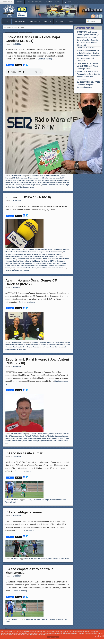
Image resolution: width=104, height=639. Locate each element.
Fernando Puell (10, 259)
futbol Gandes (64, 259)
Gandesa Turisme (19, 261)
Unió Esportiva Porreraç (20, 270)
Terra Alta (15, 187)
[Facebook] (97, 16)
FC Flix (34, 436)
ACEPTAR (53, 637)
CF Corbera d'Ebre (38, 254)
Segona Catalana (11, 349)
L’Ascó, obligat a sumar (23, 512)
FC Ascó (42, 256)
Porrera (54, 438)
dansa (52, 178)
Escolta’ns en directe (34, 2)
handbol (65, 436)
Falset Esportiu (33, 256)
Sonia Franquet (58, 441)
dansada (58, 178)
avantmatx (35, 342)
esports (20, 345)
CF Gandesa (50, 254)
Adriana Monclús (41, 250)
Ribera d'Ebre (42, 268)
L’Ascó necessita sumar (23, 453)
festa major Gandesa (33, 180)
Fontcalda (45, 180)
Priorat (7, 268)
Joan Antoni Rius (11, 438)
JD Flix (32, 263)
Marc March (57, 263)
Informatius (19, 21)
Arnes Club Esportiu (55, 250)
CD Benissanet (56, 252)
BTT (13, 178)
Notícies (15, 500)
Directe (47, 21)
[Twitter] (100, 16)
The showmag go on (26, 187)
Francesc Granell (39, 345)
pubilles (38, 185)
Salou (25, 441)
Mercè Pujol (57, 182)
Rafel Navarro (17, 441)
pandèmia (26, 185)
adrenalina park (37, 176)
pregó (33, 185)
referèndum (15, 268)
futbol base (38, 259)
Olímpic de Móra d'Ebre (29, 266)
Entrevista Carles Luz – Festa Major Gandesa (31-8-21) (32, 39)
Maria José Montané (45, 182)
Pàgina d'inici (7, 2)
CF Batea (27, 254)
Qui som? (68, 2)
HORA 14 (53, 261)
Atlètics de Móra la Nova (58, 434)
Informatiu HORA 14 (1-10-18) (28, 197)
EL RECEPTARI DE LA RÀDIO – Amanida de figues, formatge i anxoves (88, 84)
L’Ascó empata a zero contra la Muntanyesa (29, 571)
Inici (7, 21)
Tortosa (8, 270)
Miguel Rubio (46, 438)
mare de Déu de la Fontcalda (27, 182)
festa (14, 180)
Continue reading (46, 59)
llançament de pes (34, 438)
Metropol (66, 182)
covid (42, 178)
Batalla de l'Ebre (22, 252)
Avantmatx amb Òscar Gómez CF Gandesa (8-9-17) (31, 282)
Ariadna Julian (37, 434)
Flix (48, 436)
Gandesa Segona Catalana (29, 347)
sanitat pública (53, 185)
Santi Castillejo (33, 441)
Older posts (8, 629)
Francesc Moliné (23, 259)
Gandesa (53, 180)
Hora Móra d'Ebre (18, 176)
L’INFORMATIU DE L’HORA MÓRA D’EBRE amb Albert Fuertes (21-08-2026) (87, 66)
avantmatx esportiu (47, 342)
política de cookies (19, 635)
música (8, 185)
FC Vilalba (59, 256)
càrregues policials (44, 252)
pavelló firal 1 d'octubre (57, 266)
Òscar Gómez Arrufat (58, 347)
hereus (8, 182)
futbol (32, 259)
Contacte (19, 2)
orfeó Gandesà (17, 185)
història (46, 261)
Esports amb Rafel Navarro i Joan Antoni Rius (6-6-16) (37, 361)
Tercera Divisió (53, 268)
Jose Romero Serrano (44, 263)
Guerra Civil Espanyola (34, 261)
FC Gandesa (50, 256)
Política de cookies (53, 2)
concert (36, 178)
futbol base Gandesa (50, 259)
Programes (34, 21)
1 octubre (30, 250)
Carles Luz (19, 178)
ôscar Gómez (43, 266)
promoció (61, 438)
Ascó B (45, 434)
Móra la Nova (15, 266)
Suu (9, 187)
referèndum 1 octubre (28, 268)
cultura (46, 178)
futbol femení (60, 345)
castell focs (28, 178)
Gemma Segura (63, 180)
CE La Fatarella (17, 254)
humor (13, 182)
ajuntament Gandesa (51, 176)
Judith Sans (23, 438)
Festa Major (21, 180)
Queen (44, 185)
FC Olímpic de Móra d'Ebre (51, 500)
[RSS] (93, 16)
